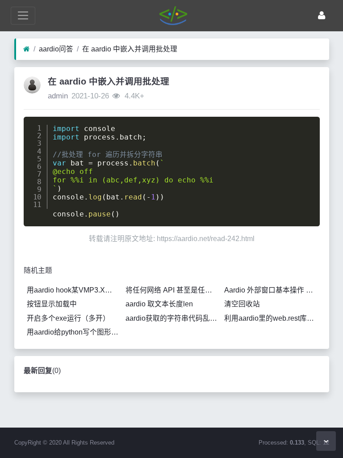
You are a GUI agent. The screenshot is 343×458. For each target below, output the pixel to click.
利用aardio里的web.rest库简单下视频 (272, 318)
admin (58, 96)
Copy (306, 126)
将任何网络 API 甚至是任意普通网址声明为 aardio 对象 (173, 290)
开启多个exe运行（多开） (68, 318)
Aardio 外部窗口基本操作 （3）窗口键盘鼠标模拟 (272, 290)
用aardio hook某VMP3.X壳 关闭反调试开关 (74, 290)
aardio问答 (56, 49)
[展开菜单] (23, 15)
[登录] (321, 15)
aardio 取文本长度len (159, 304)
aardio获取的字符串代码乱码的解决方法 (173, 318)
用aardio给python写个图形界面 (74, 332)
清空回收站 (242, 304)
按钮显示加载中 (52, 304)
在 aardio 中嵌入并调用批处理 (129, 49)
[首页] (26, 49)
